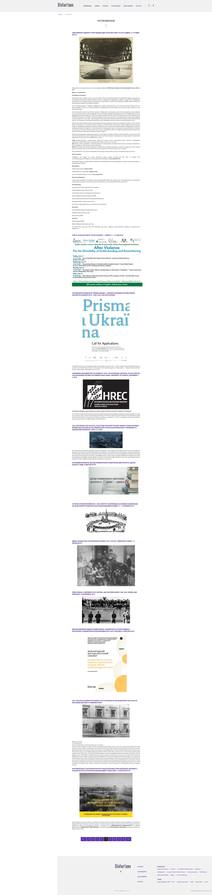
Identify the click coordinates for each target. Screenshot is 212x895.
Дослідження (161, 872)
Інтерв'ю (173, 869)
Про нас (139, 6)
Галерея (105, 6)
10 (114, 839)
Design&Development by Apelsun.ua (201, 890)
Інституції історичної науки (185, 869)
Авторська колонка (162, 869)
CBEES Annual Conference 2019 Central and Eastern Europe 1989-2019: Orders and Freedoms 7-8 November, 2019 (104, 593)
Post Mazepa (203, 872)
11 (119, 839)
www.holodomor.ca (100, 419)
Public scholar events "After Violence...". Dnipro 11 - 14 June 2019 (97, 235)
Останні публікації (182, 875)
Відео (172, 875)
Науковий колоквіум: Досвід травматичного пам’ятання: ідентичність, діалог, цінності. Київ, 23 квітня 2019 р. (104, 464)
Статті (206, 881)
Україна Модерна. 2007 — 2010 (165, 881)
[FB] (153, 5)
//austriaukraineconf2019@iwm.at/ (83, 158)
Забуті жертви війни (162, 875)
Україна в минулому (182, 881)
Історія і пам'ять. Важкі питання (176, 872)
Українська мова (192, 872)
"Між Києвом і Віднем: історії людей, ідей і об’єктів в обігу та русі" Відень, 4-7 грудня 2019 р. (105, 34)
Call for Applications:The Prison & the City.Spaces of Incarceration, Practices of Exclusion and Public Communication (104, 702)
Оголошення (115, 6)
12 (123, 839)
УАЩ (192, 881)
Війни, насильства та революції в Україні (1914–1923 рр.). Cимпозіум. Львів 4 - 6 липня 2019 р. (103, 542)
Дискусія (197, 869)
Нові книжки (128, 6)
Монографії (199, 881)
